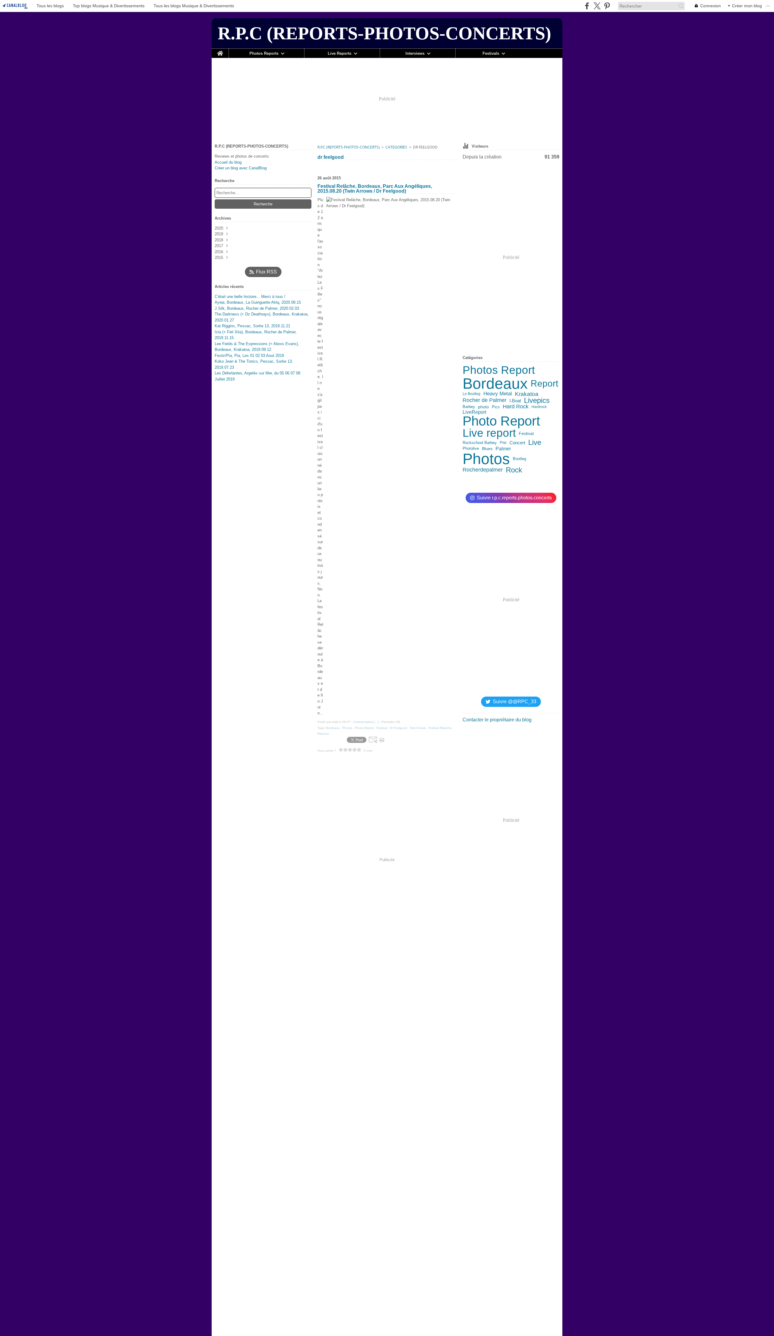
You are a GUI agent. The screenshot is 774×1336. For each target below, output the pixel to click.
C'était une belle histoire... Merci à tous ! (250, 296)
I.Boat (515, 400)
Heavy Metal (497, 394)
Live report (489, 433)
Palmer (503, 448)
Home (220, 51)
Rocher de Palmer (484, 400)
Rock (514, 470)
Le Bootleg (471, 394)
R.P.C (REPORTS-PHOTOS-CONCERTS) (348, 147)
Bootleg (519, 459)
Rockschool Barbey (480, 443)
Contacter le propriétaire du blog (497, 719)
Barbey (469, 407)
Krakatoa (526, 394)
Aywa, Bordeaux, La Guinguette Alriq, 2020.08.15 (258, 302)
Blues (487, 448)
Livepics (537, 400)
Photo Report (501, 421)
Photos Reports (263, 53)
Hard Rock (515, 407)
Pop (503, 442)
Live (534, 442)
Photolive (471, 449)
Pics (496, 407)
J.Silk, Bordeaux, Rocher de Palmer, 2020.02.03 (257, 308)
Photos (486, 458)
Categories (396, 147)
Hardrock (539, 407)
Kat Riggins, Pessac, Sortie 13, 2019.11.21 (252, 326)
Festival (526, 433)
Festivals (491, 53)
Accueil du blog (228, 162)
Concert (517, 442)
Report (544, 383)
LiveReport (474, 412)
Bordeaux (495, 383)
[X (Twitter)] (597, 5)
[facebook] (587, 5)
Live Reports (339, 53)
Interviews (414, 53)
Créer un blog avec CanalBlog (241, 168)
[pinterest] (607, 5)
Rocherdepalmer (483, 469)
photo (483, 407)
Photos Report (499, 370)
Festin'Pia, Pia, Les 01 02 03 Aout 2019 (249, 355)
